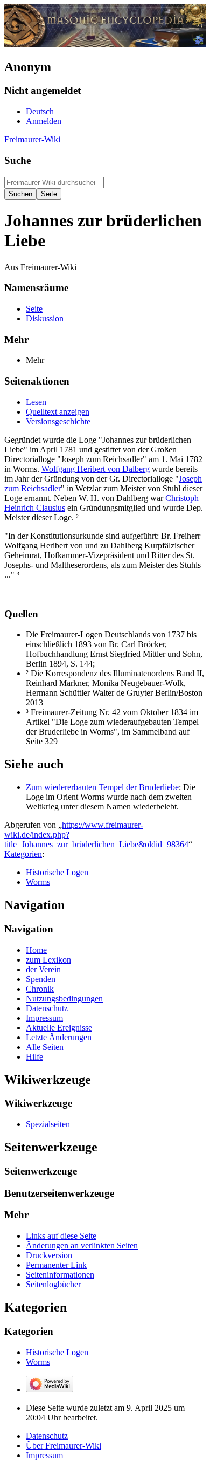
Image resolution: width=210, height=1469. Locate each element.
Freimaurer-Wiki (32, 139)
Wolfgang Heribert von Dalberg (95, 468)
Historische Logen (57, 872)
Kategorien (23, 854)
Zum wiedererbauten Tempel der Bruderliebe (102, 787)
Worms (38, 882)
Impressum (44, 1455)
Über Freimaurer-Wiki (63, 1445)
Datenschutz (47, 1435)
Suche (17, 160)
